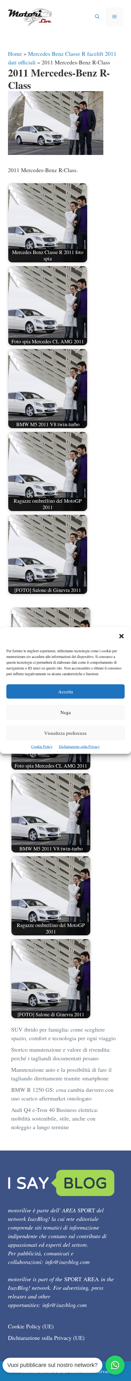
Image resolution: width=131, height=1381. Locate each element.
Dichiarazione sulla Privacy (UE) (46, 1337)
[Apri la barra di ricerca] (97, 16)
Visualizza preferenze (65, 733)
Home (15, 53)
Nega (65, 712)
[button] (121, 636)
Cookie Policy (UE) (31, 1326)
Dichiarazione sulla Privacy (79, 746)
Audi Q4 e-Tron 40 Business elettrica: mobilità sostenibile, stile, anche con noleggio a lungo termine (54, 1118)
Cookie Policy (41, 746)
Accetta (65, 691)
